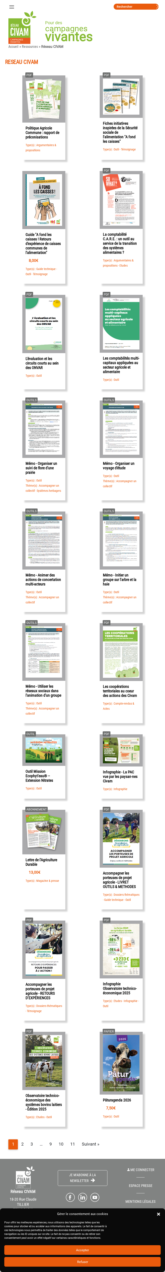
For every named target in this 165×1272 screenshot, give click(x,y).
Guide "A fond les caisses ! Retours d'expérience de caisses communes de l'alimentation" (43, 243)
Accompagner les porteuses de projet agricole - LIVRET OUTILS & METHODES (119, 880)
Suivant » (90, 1144)
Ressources (30, 47)
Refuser (82, 1262)
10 (61, 1144)
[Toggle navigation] (11, 6)
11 (72, 1144)
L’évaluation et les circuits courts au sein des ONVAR (42, 363)
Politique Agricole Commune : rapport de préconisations (42, 132)
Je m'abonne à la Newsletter (82, 1178)
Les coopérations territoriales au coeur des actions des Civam (120, 691)
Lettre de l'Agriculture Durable (41, 862)
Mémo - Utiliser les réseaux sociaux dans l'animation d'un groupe (43, 691)
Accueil (13, 47)
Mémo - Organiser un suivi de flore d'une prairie (41, 468)
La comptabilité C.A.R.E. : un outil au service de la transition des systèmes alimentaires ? (120, 243)
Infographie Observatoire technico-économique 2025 (120, 988)
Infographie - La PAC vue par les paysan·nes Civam (120, 776)
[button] (158, 1214)
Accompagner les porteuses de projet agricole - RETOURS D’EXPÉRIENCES (40, 991)
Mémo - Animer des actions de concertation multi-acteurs (43, 579)
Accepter (82, 1250)
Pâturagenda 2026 (117, 1100)
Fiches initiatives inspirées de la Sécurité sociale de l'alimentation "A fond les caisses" (120, 132)
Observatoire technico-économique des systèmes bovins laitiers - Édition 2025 (44, 1102)
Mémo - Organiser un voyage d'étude (118, 465)
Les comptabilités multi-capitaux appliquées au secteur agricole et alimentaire (121, 365)
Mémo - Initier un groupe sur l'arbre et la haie (119, 579)
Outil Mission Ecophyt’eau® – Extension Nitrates (39, 776)
